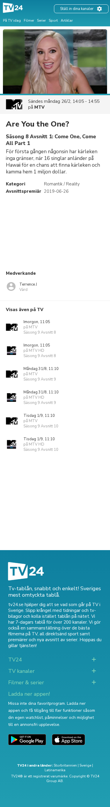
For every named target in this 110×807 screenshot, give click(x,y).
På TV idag (12, 20)
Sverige (85, 765)
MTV (39, 107)
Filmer (29, 20)
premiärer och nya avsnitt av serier (42, 640)
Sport (53, 20)
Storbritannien (65, 765)
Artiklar (67, 20)
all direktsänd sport (59, 634)
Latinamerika (55, 770)
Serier (41, 20)
